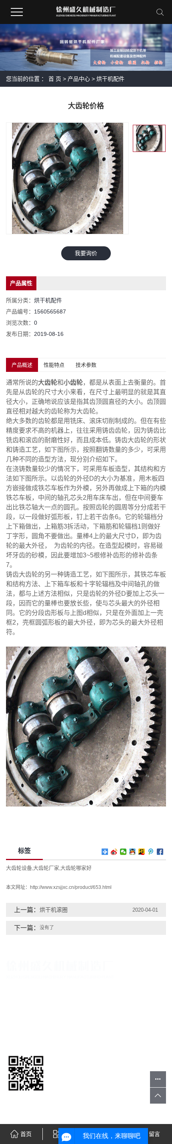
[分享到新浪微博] (114, 852)
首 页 (54, 79)
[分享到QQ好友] (132, 852)
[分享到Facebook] (160, 852)
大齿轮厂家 (46, 868)
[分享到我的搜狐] (141, 852)
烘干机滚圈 (54, 909)
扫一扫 (26, 1100)
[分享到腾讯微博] (151, 852)
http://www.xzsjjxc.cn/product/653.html (71, 887)
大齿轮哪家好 (76, 868)
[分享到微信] (123, 852)
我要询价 (86, 253)
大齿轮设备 (19, 868)
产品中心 (79, 79)
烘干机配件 (110, 79)
